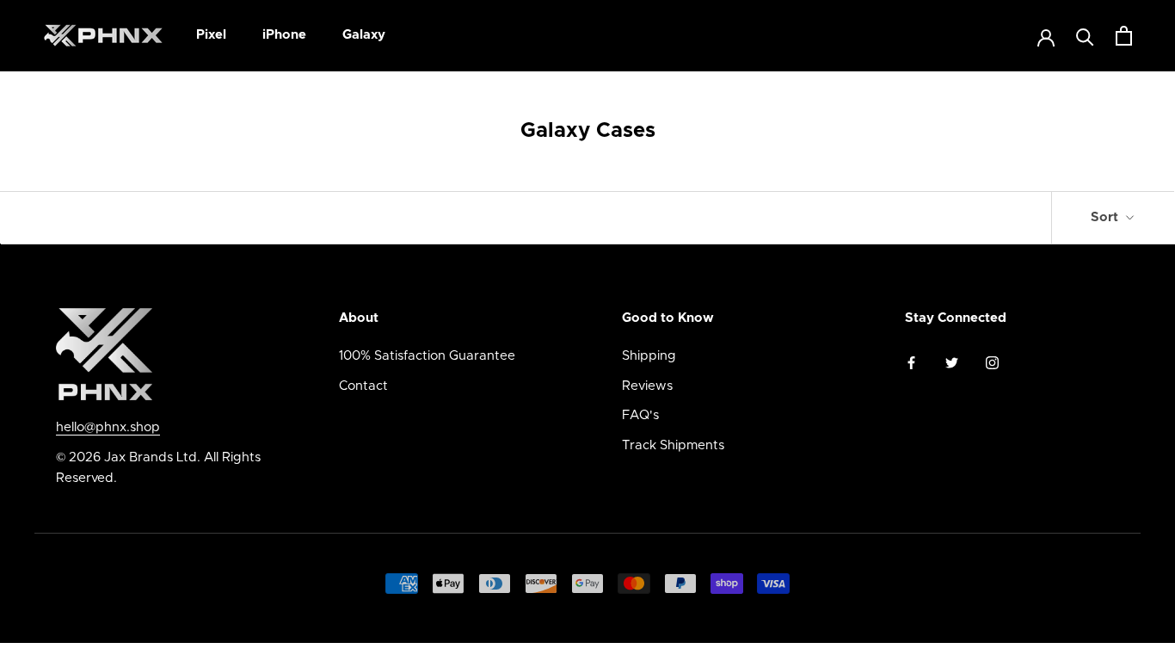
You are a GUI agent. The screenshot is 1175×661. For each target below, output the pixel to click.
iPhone (284, 34)
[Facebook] (911, 363)
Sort (1106, 217)
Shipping (649, 355)
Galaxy (363, 34)
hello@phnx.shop (108, 427)
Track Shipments (673, 445)
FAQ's (640, 415)
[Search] (1085, 36)
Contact (363, 386)
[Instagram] (992, 363)
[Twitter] (951, 363)
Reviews (647, 386)
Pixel (211, 34)
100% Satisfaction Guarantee (427, 355)
